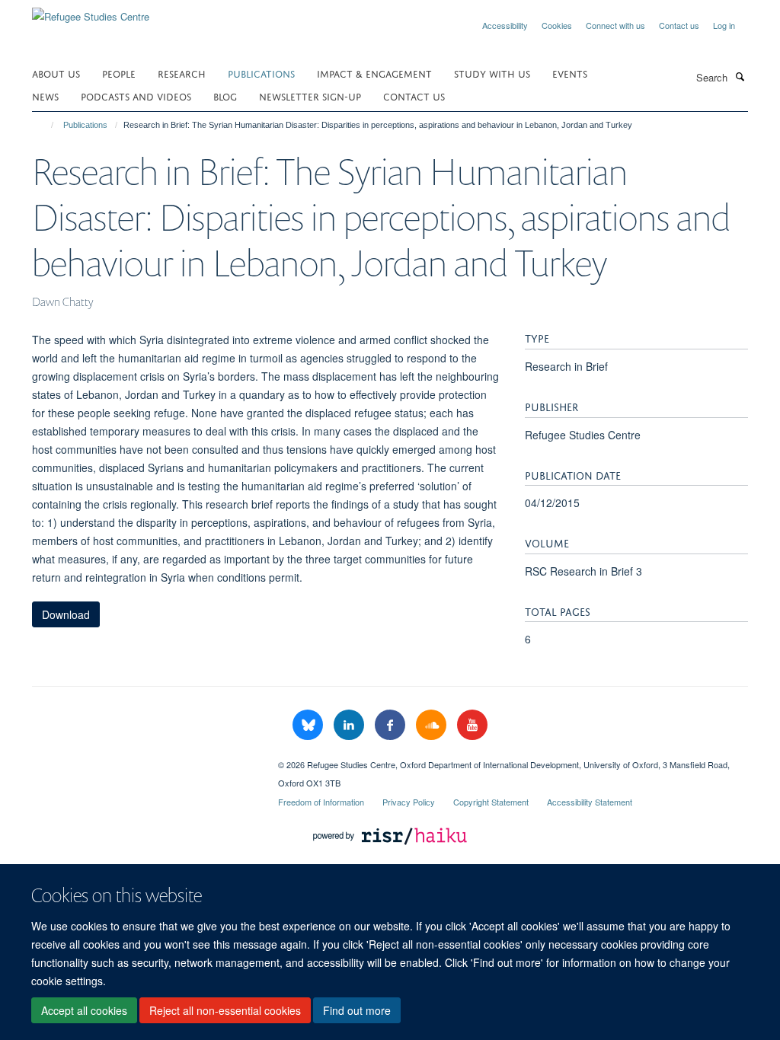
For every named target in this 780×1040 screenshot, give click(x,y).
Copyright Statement (491, 802)
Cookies (557, 25)
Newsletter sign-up (310, 95)
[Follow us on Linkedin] (350, 725)
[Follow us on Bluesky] (309, 725)
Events (569, 72)
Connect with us (615, 25)
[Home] (45, 124)
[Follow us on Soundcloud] (432, 725)
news (45, 95)
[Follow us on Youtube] (472, 725)
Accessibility (505, 25)
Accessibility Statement (589, 802)
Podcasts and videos (136, 95)
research (182, 72)
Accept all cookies (84, 1010)
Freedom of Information (321, 802)
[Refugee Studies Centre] (90, 11)
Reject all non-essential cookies (225, 1010)
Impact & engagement (374, 72)
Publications (261, 72)
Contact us (679, 25)
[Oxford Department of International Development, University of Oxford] (143, 759)
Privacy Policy (408, 802)
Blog (225, 95)
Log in (724, 25)
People (119, 72)
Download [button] (66, 614)
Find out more (357, 1010)
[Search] (739, 76)
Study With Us (492, 72)
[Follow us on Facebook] (391, 725)
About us (56, 72)
